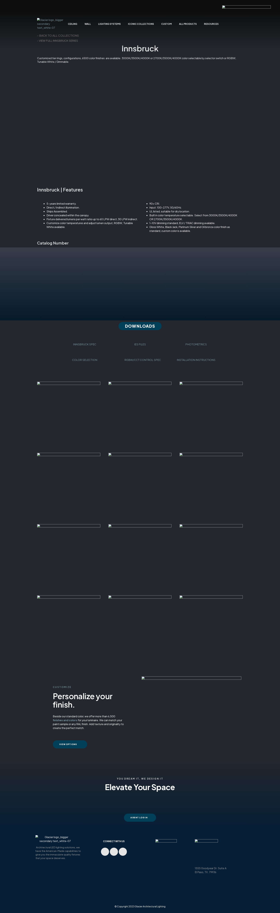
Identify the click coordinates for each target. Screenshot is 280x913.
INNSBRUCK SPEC (84, 344)
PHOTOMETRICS (196, 344)
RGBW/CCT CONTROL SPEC (140, 360)
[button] (140, 326)
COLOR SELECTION (84, 360)
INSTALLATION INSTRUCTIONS (196, 360)
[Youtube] (105, 852)
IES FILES (140, 344)
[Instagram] (123, 852)
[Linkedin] (114, 852)
